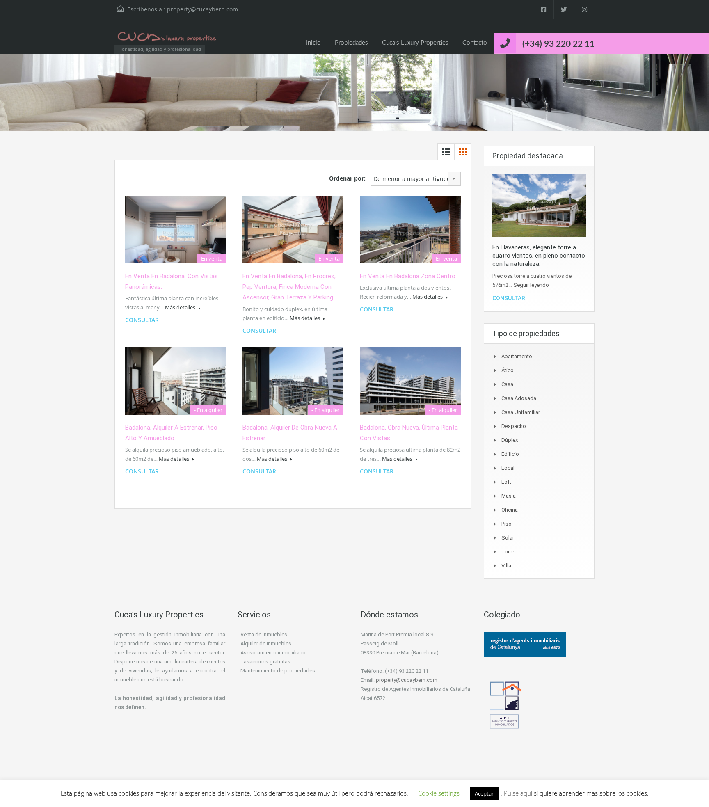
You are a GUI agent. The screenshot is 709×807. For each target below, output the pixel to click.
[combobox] (416, 179)
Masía (508, 496)
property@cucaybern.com (202, 9)
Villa (506, 565)
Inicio (313, 43)
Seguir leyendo (531, 285)
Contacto (474, 43)
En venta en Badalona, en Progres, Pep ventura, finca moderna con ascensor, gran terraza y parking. (289, 286)
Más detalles (181, 307)
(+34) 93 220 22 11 (558, 44)
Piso (506, 524)
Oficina (509, 510)
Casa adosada (518, 398)
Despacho (513, 426)
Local (508, 468)
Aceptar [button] (484, 793)
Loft (506, 482)
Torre (507, 552)
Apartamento (516, 356)
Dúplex (509, 440)
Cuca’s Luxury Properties (415, 43)
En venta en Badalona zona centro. (408, 276)
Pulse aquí (519, 793)
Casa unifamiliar (520, 412)
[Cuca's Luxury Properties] (167, 40)
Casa (507, 384)
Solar (507, 538)
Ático (507, 370)
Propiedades (351, 43)
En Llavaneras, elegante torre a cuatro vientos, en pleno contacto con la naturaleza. (538, 255)
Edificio (510, 454)
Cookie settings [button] (439, 793)
